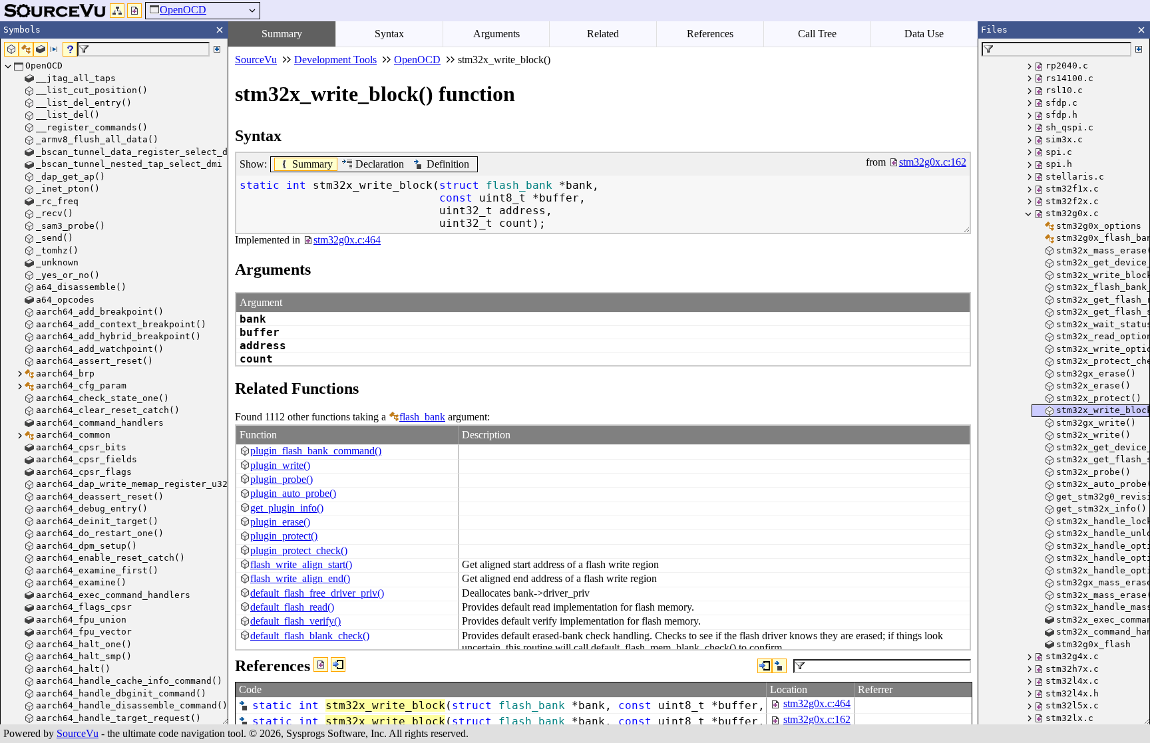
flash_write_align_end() (300, 578)
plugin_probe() (281, 479)
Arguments (496, 33)
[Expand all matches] (217, 49)
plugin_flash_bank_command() (315, 450)
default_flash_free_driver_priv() (317, 593)
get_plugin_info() (286, 508)
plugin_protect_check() (298, 550)
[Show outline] (117, 10)
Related (603, 33)
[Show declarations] (779, 666)
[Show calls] (764, 666)
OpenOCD (183, 9)
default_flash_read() (292, 607)
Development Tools (335, 59)
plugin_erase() (280, 521)
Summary (282, 33)
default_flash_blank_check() (309, 635)
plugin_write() (280, 465)
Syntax (389, 33)
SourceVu (77, 733)
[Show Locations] (320, 664)
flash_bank (422, 416)
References (710, 33)
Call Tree (817, 33)
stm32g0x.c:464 (817, 703)
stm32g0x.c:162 (817, 719)
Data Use (924, 33)
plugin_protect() (283, 535)
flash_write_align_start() (301, 564)
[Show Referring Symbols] (338, 664)
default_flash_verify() (295, 621)
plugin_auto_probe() (293, 493)
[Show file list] (134, 10)
